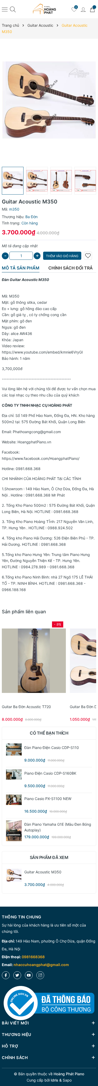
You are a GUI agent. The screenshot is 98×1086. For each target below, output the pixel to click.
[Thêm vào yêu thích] (88, 256)
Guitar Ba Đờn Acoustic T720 (26, 706)
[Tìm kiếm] (13, 9)
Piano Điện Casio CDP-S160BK (50, 773)
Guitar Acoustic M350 (42, 872)
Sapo (67, 1080)
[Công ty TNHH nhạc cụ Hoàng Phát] (44, 9)
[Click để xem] (49, 102)
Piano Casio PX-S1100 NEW (47, 798)
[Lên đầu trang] (92, 1063)
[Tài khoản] (83, 9)
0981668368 (33, 957)
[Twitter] (17, 975)
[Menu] (5, 9)
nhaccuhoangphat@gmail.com (41, 964)
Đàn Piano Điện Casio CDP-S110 (51, 747)
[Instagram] (40, 975)
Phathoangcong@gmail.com (37, 431)
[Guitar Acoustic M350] (14, 876)
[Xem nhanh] (34, 661)
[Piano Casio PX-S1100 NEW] (14, 800)
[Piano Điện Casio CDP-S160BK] (14, 774)
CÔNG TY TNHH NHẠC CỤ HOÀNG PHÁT (37, 405)
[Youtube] (29, 975)
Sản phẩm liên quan (24, 611)
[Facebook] (6, 975)
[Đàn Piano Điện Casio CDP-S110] (14, 749)
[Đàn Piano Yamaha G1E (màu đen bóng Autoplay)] (14, 830)
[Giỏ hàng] (92, 9)
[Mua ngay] (26, 661)
